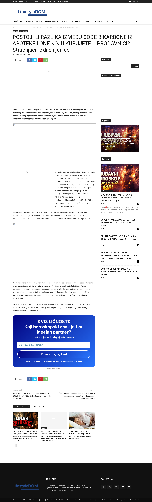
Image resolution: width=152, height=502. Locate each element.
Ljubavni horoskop (107, 190)
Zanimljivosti (51, 21)
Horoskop (75, 21)
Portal (105, 149)
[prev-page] (14, 445)
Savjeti (64, 21)
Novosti (29, 21)
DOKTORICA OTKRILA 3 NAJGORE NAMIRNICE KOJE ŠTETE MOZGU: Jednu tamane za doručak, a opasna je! (32, 396)
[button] (136, 21)
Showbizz (99, 21)
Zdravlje (87, 21)
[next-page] (17, 445)
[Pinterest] (40, 60)
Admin (17, 54)
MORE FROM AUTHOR (40, 407)
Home (15, 28)
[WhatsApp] (45, 60)
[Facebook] (122, 1)
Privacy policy (51, 1)
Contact (42, 1)
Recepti (110, 21)
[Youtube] (137, 1)
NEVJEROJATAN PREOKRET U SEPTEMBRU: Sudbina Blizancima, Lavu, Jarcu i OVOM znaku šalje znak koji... (119, 255)
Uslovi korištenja (63, 1)
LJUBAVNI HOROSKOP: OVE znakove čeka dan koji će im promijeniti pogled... (116, 197)
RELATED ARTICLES (21, 407)
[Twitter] (126, 1)
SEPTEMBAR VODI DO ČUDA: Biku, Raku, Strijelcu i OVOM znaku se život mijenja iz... (119, 239)
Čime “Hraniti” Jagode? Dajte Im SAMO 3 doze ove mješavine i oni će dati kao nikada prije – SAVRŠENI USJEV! (77, 396)
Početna (35, 1)
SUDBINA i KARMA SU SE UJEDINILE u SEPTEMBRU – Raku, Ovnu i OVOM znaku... (118, 223)
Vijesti (39, 21)
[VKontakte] (133, 1)
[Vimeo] (130, 1)
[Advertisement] (54, 89)
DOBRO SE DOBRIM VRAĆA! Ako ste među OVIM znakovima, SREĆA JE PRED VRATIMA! (119, 272)
